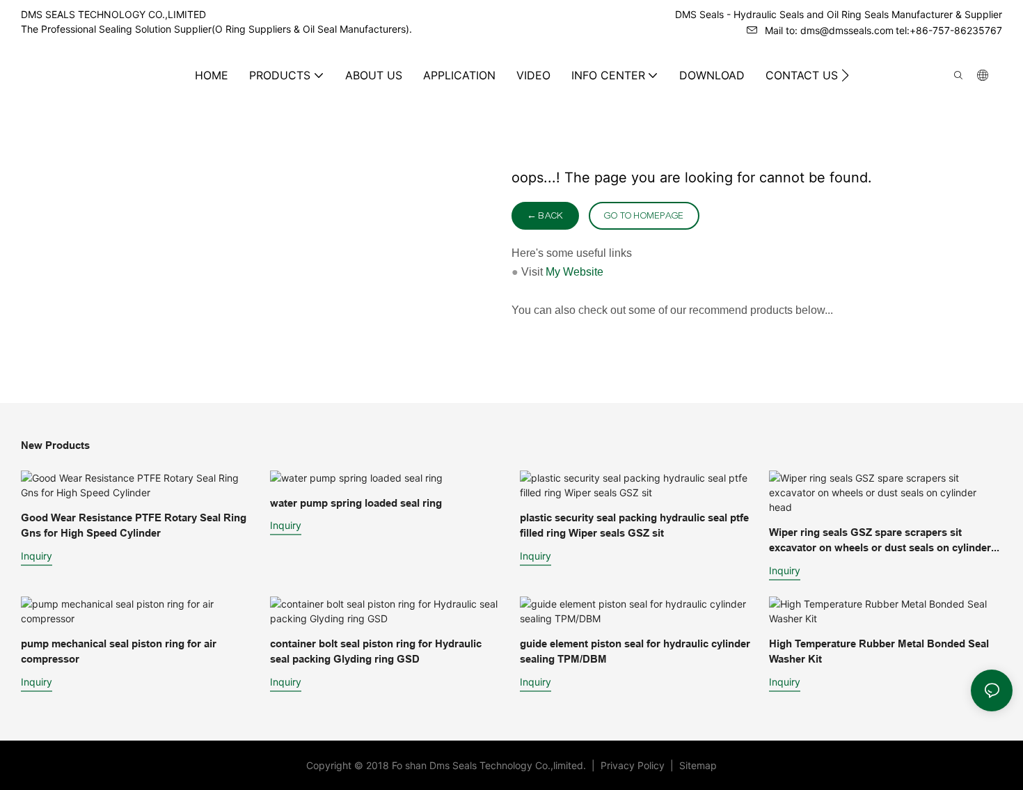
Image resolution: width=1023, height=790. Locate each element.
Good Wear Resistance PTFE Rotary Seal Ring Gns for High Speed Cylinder (133, 526)
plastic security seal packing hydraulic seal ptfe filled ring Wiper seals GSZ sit (634, 526)
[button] (845, 75)
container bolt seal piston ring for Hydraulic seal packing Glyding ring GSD (376, 652)
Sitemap (696, 765)
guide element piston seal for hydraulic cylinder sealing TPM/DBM (635, 652)
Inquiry (36, 556)
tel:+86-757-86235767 (949, 30)
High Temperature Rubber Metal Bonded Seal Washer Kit (879, 652)
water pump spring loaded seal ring (356, 503)
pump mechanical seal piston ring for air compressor (118, 652)
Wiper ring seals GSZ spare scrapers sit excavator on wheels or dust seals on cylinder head (880, 541)
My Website (574, 272)
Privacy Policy (634, 765)
